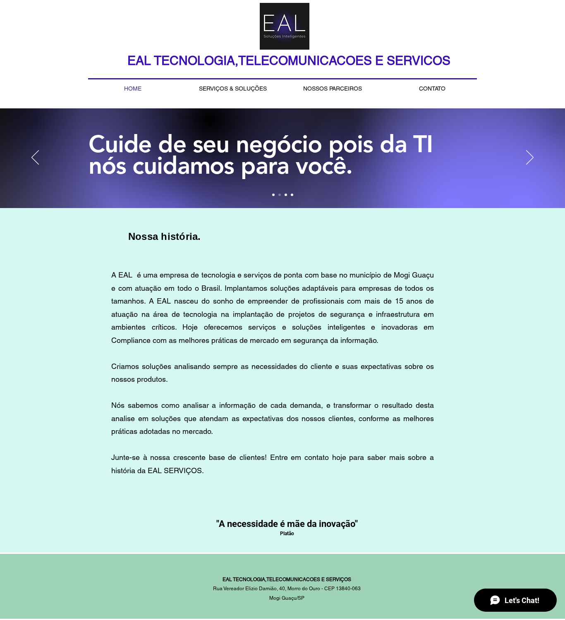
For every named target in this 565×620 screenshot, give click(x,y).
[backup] (273, 195)
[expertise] (286, 195)
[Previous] (35, 158)
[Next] (530, 158)
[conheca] (292, 195)
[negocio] (279, 195)
